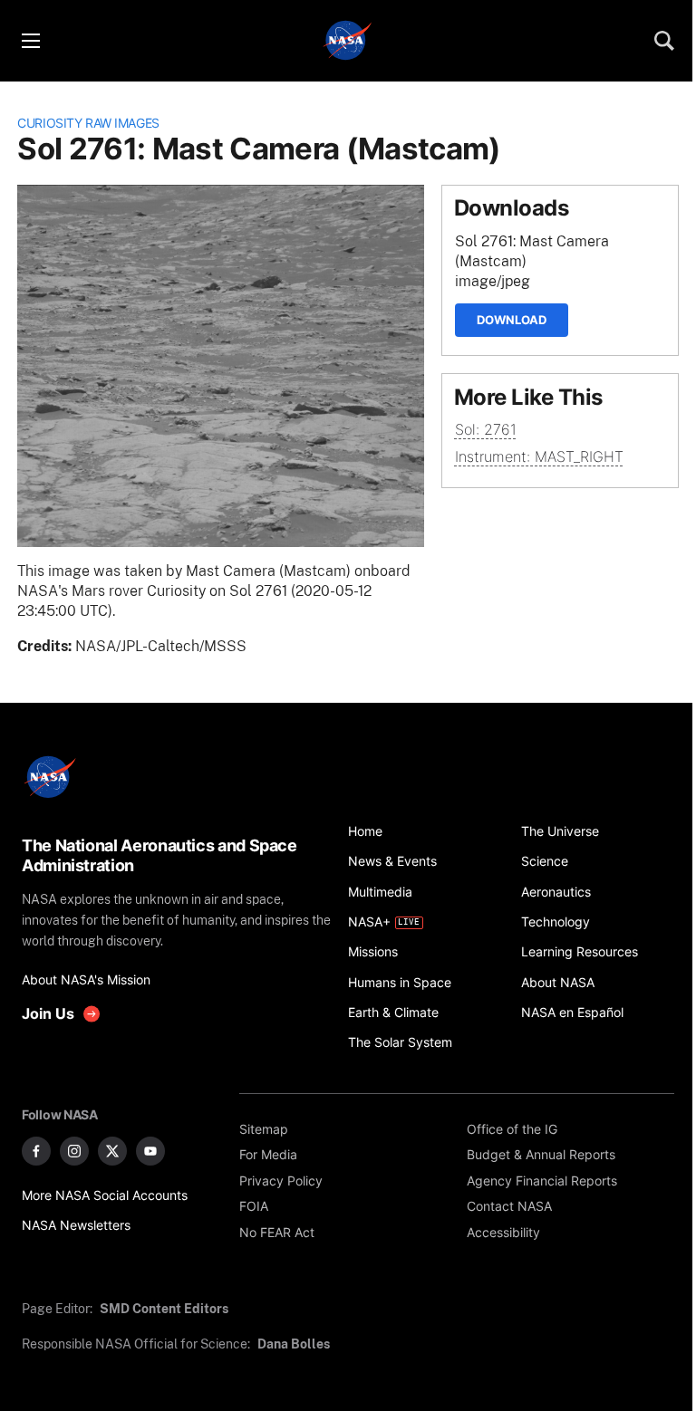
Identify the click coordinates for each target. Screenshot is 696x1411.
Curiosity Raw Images (88, 122)
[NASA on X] (112, 1151)
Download (511, 319)
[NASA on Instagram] (74, 1151)
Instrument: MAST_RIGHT (539, 457)
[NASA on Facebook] (36, 1151)
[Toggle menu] (30, 41)
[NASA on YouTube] (150, 1151)
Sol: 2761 (486, 429)
